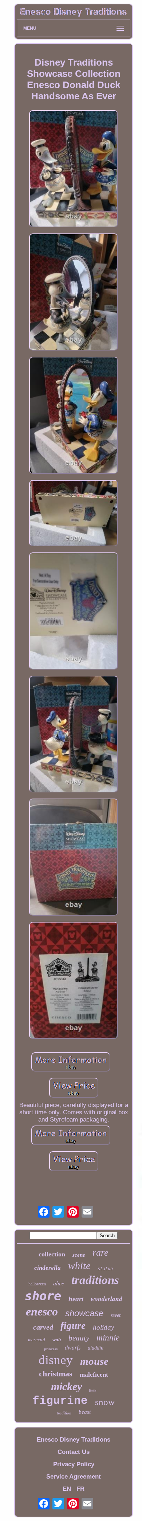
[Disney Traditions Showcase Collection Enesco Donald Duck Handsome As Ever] (73, 169)
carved (43, 1327)
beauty (78, 1338)
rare (100, 1252)
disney (56, 1360)
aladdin (95, 1348)
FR (80, 1488)
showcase (84, 1313)
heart (75, 1299)
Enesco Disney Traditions (73, 1439)
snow (105, 1402)
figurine (60, 1400)
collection (52, 1254)
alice (58, 1283)
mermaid (36, 1339)
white (79, 1265)
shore (43, 1296)
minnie (107, 1337)
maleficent (94, 1374)
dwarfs (72, 1347)
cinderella (47, 1267)
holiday (103, 1327)
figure (73, 1325)
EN (67, 1488)
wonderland (106, 1298)
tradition (64, 1413)
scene (78, 1255)
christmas (55, 1373)
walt (56, 1339)
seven (116, 1315)
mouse (94, 1361)
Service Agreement (73, 1476)
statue (105, 1269)
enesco (42, 1311)
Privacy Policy (73, 1464)
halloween (37, 1283)
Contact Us (74, 1452)
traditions (95, 1279)
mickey (66, 1386)
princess (51, 1349)
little (92, 1391)
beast (85, 1412)
